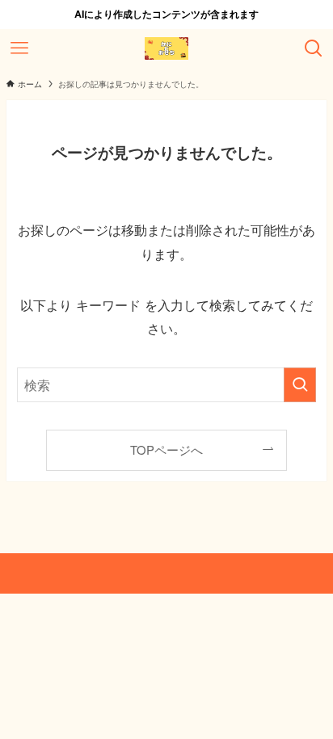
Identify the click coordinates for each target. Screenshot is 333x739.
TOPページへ (166, 449)
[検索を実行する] (300, 384)
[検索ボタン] (313, 48)
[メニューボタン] (19, 48)
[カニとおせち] (166, 48)
